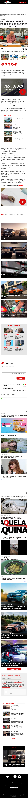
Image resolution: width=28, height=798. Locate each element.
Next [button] (26, 37)
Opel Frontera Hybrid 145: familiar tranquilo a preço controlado (13, 607)
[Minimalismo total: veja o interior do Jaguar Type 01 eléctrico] (6, 735)
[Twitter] (19, 776)
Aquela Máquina (3, 14)
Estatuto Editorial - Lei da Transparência (14, 784)
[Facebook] (15, 776)
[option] (14, 37)
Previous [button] (2, 37)
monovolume (20, 214)
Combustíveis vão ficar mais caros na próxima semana (19, 349)
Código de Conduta (14, 785)
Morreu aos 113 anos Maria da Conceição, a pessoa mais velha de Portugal (19, 337)
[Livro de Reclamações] (9, 776)
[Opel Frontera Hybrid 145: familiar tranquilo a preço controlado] (14, 603)
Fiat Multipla (12, 214)
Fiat (6, 214)
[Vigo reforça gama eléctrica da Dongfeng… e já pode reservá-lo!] (6, 715)
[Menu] (2, 3)
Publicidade (22, 785)
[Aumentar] (25, 49)
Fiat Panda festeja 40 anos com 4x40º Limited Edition (18, 140)
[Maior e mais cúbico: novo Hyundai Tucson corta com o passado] (6, 709)
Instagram (20, 185)
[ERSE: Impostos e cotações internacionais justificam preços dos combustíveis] (6, 722)
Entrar (22, 2)
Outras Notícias (14, 326)
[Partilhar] (22, 49)
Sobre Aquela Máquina (13, 782)
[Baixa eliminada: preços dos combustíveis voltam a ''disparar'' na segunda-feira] (6, 728)
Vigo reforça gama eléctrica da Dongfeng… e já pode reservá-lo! (14, 296)
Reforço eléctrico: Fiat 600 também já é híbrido (18, 120)
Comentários (9, 363)
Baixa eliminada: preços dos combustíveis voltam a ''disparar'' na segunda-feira (13, 315)
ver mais (14, 738)
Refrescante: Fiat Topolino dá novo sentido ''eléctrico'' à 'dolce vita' (18, 133)
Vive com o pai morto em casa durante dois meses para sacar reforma (8, 337)
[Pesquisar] (26, 2)
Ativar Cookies (13, 787)
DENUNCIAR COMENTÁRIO (18, 390)
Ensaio (3, 604)
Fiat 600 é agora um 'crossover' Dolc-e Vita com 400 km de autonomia (18, 126)
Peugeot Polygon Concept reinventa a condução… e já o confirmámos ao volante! (11, 663)
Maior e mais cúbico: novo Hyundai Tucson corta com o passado (13, 237)
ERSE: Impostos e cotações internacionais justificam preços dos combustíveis (11, 275)
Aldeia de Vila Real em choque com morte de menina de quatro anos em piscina (8, 350)
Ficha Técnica (5, 785)
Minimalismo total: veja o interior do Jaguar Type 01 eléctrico (13, 256)
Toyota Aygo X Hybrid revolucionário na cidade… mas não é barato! (12, 635)
